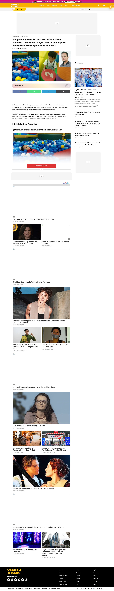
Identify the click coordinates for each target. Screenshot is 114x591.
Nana (76, 97)
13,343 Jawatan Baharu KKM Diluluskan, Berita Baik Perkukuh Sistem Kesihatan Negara (88, 92)
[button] (99, 5)
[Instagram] (82, 9)
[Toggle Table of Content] (66, 85)
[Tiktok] (86, 9)
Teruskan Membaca (41, 165)
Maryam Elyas (17, 48)
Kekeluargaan (24, 36)
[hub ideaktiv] (104, 4)
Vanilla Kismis (15, 36)
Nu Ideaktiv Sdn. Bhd (88, 588)
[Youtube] (88, 9)
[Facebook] (80, 9)
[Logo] (14, 5)
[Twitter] (84, 9)
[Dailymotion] (90, 9)
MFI (75, 116)
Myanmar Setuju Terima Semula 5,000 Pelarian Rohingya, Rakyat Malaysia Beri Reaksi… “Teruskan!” (87, 123)
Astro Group (101, 588)
